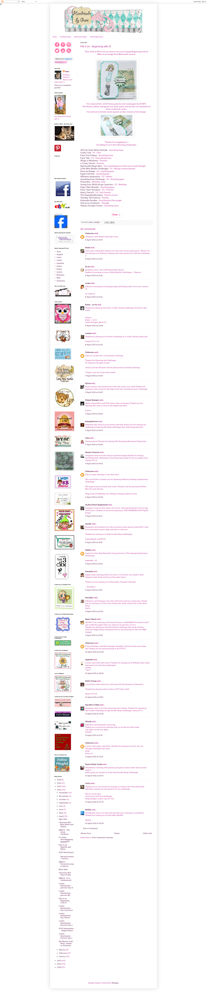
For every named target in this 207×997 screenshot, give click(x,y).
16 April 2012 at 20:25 (94, 823)
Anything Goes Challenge (92, 179)
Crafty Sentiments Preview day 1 (65, 936)
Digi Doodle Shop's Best (91, 166)
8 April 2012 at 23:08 (94, 326)
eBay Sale (63, 819)
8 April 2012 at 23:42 (94, 345)
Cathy (59, 260)
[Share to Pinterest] (114, 222)
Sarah (87, 248)
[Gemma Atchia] (60, 228)
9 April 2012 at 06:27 (94, 430)
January (62, 956)
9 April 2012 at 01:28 (94, 376)
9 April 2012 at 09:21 (94, 464)
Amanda (89, 571)
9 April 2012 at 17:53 (93, 590)
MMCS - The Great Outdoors (64, 832)
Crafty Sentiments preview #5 (65, 893)
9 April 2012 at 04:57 (94, 392)
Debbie (88, 550)
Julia (87, 438)
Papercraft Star (87, 174)
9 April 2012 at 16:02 (94, 564)
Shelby (88, 810)
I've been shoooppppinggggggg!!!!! (66, 839)
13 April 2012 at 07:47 (94, 802)
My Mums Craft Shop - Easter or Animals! (66, 943)
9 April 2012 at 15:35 (93, 542)
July (61, 806)
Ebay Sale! (63, 869)
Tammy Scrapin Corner (91, 205)
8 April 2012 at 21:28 (94, 275)
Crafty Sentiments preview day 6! (66, 886)
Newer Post (86, 833)
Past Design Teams (96, 37)
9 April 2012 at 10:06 (94, 497)
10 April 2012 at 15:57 (94, 697)
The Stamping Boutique (91, 195)
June (61, 809)
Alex (59, 252)
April (61, 816)
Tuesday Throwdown (90, 198)
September (64, 803)
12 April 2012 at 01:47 (94, 776)
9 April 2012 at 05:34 (94, 414)
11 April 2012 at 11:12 (93, 735)
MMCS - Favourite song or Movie (66, 864)
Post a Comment (90, 828)
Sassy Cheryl (90, 619)
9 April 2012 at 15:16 (93, 516)
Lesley (59, 272)
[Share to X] (109, 222)
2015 (59, 780)
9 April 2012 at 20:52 (94, 635)
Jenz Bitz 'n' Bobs (92, 705)
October (63, 799)
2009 (59, 967)
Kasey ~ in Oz (91, 305)
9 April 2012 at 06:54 (94, 445)
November (64, 796)
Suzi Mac (89, 598)
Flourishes (85, 182)
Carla (59, 257)
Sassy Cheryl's (87, 192)
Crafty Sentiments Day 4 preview (66, 908)
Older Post (147, 833)
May (61, 813)
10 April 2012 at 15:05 (94, 673)
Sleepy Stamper (92, 400)
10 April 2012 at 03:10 (94, 652)
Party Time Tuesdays (90, 190)
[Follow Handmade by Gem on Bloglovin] (63, 60)
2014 (59, 783)
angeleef (89, 660)
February (63, 953)
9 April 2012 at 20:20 (94, 611)
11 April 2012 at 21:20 (94, 757)
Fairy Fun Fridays (88, 155)
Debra (59, 266)
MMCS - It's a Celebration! (65, 879)
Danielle (60, 263)
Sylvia (88, 383)
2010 (59, 964)
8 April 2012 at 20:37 (94, 240)
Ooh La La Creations (90, 203)
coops (87, 283)
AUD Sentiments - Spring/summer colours (66, 855)
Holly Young (90, 681)
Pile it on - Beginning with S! (64, 901)
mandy (88, 524)
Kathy (59, 269)
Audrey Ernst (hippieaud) (96, 505)
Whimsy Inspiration (90, 176)
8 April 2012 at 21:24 (94, 259)
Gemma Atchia (58, 214)
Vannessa (61, 281)
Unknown (89, 233)
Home (55, 37)
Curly (87, 783)
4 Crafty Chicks (87, 163)
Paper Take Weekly (89, 187)
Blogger (115, 983)
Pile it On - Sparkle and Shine (65, 847)
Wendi (88, 721)
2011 (59, 961)
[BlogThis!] (107, 222)
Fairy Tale (85, 158)
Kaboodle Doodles (88, 200)
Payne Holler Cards (93, 764)
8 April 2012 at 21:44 (94, 297)
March (62, 950)
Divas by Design (87, 171)
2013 (59, 786)
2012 (59, 790)
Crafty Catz (85, 152)
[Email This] (105, 222)
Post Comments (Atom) (102, 837)
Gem (67, 71)
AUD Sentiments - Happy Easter (66, 929)
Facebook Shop (65, 37)
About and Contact (80, 37)
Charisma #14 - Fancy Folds (65, 874)
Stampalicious (91, 421)
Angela (60, 254)
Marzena (60, 275)
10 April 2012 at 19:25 (94, 714)
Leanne (88, 333)
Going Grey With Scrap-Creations (96, 184)
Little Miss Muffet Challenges (94, 168)
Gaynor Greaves (92, 452)
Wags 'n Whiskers (89, 160)
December (63, 793)
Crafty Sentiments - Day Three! (65, 915)
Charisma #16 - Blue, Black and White (66, 824)
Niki (58, 278)
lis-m (87, 267)
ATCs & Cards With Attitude (93, 150)
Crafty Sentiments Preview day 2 (65, 923)
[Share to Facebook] (112, 222)
